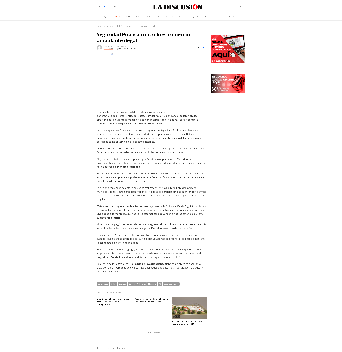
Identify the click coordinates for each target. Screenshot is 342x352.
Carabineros (103, 284)
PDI (160, 284)
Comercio (122, 284)
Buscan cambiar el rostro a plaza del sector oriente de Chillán (189, 322)
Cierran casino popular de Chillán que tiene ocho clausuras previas (152, 300)
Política (139, 17)
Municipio (152, 284)
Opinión (107, 17)
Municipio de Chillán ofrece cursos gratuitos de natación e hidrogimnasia (113, 302)
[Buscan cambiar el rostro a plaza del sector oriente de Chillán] (189, 298)
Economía (170, 17)
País (159, 17)
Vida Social (233, 17)
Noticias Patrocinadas (214, 17)
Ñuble (128, 17)
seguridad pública (171, 284)
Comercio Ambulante (137, 284)
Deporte (182, 17)
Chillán (118, 17)
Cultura (150, 17)
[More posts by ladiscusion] (99, 46)
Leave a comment (152, 332)
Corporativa (195, 17)
